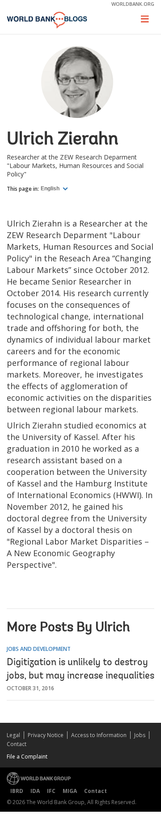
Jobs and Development (39, 649)
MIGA (70, 791)
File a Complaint (27, 756)
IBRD (16, 791)
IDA (35, 791)
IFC (51, 791)
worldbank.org (132, 3)
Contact (16, 744)
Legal (13, 735)
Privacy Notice (46, 735)
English (51, 188)
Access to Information (99, 735)
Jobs (139, 735)
